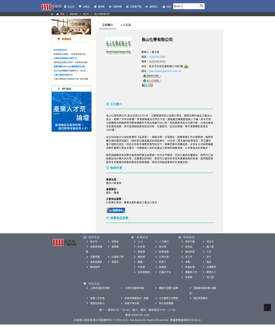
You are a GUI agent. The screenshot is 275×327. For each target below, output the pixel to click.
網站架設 (190, 251)
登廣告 (115, 262)
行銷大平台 (165, 272)
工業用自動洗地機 (99, 288)
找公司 (93, 241)
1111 (140, 241)
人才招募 (125, 25)
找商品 (115, 241)
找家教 (188, 277)
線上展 (210, 246)
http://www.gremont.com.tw (165, 71)
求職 (187, 262)
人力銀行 (164, 241)
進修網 (141, 257)
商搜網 (141, 251)
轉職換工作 (191, 272)
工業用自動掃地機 (134, 288)
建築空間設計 (97, 303)
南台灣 (162, 246)
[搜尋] (201, 6)
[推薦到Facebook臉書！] (143, 84)
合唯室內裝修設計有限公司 (65, 58)
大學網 (141, 267)
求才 (209, 257)
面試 (209, 262)
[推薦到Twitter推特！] (147, 84)
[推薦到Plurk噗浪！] (151, 84)
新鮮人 (162, 262)
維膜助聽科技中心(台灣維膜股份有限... (70, 67)
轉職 (140, 262)
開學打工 (211, 272)
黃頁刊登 (190, 241)
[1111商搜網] (51, 6)
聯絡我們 (95, 267)
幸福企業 (190, 267)
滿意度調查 (96, 262)
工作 (209, 251)
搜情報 (115, 246)
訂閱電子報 (118, 257)
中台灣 (141, 246)
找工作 (188, 257)
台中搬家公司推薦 (168, 298)
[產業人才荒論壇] (72, 111)
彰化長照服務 (166, 303)
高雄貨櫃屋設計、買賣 (137, 298)
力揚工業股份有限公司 (63, 75)
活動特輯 (95, 257)
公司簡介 (107, 25)
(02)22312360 (157, 56)
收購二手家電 (97, 298)
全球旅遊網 (144, 272)
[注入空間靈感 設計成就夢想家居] (71, 26)
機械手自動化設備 (168, 288)
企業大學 (164, 257)
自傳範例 (211, 267)
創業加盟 (164, 251)
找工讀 (210, 277)
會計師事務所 (201, 298)
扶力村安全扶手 (60, 50)
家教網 (162, 267)
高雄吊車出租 (132, 303)
